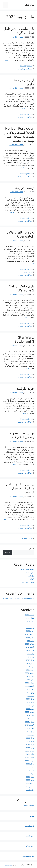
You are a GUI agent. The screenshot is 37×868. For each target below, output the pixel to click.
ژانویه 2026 (30, 631)
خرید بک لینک (29, 826)
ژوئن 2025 (30, 654)
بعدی (24, 538)
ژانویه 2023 (30, 748)
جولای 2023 (30, 728)
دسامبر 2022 (29, 751)
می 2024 (31, 696)
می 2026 (31, 625)
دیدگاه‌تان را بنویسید (25, 69)
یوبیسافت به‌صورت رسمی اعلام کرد (21, 435)
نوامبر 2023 (30, 715)
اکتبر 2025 (30, 641)
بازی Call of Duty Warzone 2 (21, 288)
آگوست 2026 (29, 615)
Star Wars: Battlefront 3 (24, 339)
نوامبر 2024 (30, 676)
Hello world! (7, 599)
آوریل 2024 (30, 699)
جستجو (31, 548)
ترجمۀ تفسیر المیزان (27, 569)
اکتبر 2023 (30, 718)
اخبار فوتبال (30, 846)
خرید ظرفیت (25, 388)
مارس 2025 (30, 663)
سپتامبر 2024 (29, 683)
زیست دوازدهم (23, 188)
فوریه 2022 (30, 780)
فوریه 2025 (30, 667)
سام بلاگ (29, 4)
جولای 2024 (30, 689)
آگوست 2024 (29, 686)
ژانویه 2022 (30, 783)
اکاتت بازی (28, 272)
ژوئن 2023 (30, 731)
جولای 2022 (30, 764)
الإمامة (32, 579)
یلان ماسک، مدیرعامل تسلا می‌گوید (19, 31)
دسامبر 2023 (29, 712)
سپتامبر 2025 (29, 644)
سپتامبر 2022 (29, 757)
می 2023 (31, 735)
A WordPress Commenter (24, 599)
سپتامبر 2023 (29, 722)
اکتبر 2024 (30, 680)
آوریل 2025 (30, 660)
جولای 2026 (30, 618)
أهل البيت (31, 576)
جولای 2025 (30, 650)
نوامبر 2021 (30, 790)
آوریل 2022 (30, 774)
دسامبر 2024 (29, 673)
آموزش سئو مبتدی (28, 856)
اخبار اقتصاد (30, 836)
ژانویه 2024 (30, 709)
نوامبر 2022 (30, 754)
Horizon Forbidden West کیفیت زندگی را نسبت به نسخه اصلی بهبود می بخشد (19, 134)
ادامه (6, 60)
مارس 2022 (30, 777)
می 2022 (31, 770)
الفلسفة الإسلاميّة (28, 582)
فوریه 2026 (30, 628)
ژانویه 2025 (30, 670)
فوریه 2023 (30, 744)
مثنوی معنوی (30, 573)
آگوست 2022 (29, 761)
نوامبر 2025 (30, 637)
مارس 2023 (30, 741)
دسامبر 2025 (29, 634)
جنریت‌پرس (8, 865)
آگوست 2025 (29, 647)
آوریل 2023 (30, 738)
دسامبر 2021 (29, 786)
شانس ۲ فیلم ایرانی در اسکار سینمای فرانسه (20, 488)
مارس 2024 (30, 702)
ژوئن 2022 (30, 767)
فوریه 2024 (30, 706)
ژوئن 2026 (30, 621)
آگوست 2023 (29, 725)
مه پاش (31, 816)
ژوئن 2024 (30, 693)
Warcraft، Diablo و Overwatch (20, 234)
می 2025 (31, 657)
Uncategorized (26, 66)
